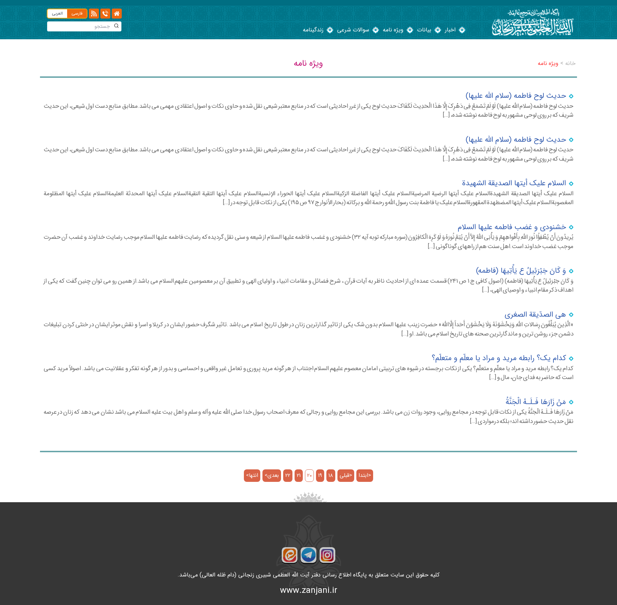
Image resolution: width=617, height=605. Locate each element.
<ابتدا (364, 476)
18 (330, 476)
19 (320, 476)
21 (299, 476)
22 (287, 476)
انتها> (252, 476)
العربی (57, 13)
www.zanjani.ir (308, 591)
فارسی (76, 13)
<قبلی (346, 476)
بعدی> (272, 476)
